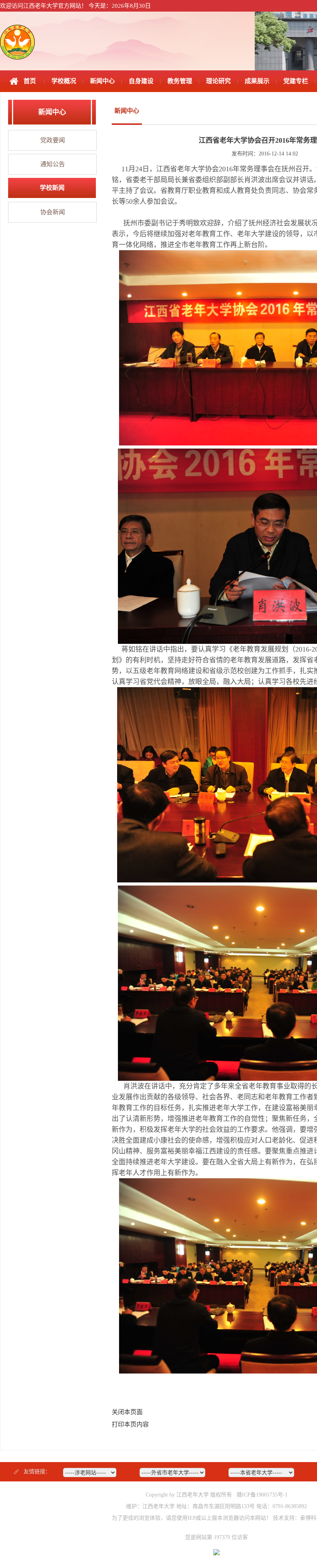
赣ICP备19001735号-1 (262, 1495)
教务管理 (179, 81)
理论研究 (218, 81)
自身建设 (141, 81)
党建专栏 (295, 81)
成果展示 (257, 81)
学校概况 (63, 81)
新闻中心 (102, 81)
